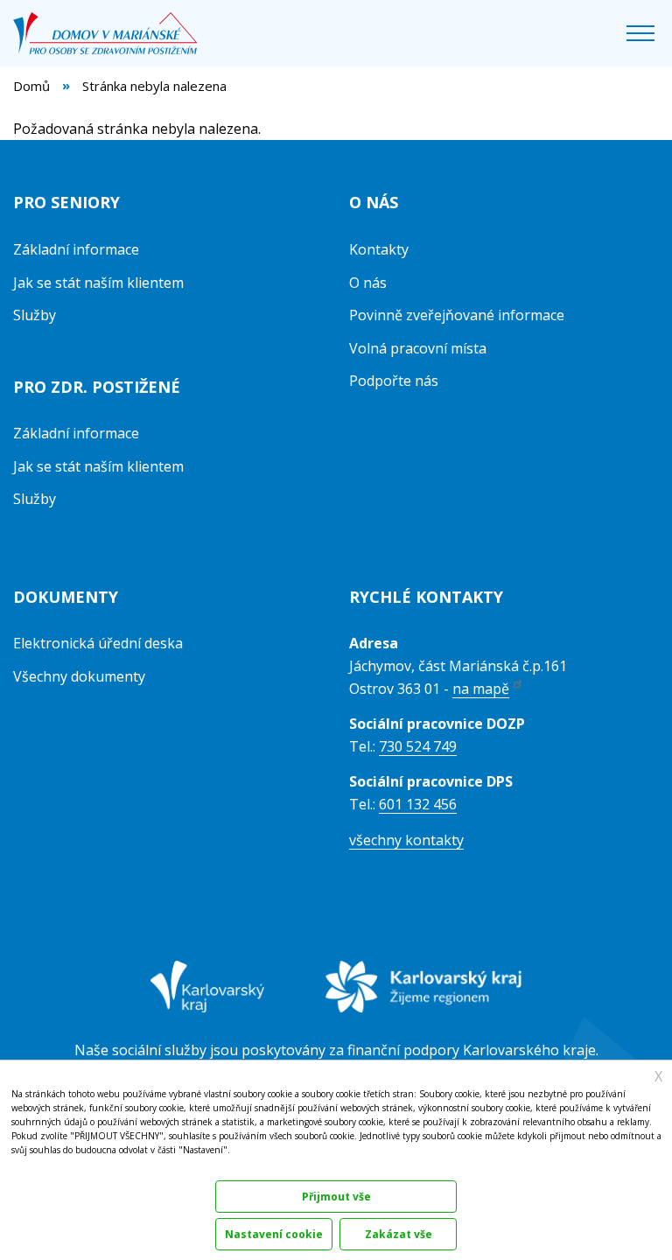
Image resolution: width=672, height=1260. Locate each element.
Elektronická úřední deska (98, 643)
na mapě (480, 688)
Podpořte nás (393, 380)
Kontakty (379, 249)
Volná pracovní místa (417, 348)
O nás (368, 282)
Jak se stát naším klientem (98, 282)
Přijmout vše (336, 1196)
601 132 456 (418, 804)
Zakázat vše (398, 1234)
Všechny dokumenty (79, 676)
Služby (34, 315)
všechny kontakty (406, 840)
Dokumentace (36, 1168)
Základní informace (76, 249)
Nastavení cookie (274, 1234)
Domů (31, 85)
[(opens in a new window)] (208, 999)
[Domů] (111, 33)
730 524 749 (418, 746)
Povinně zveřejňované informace (456, 315)
